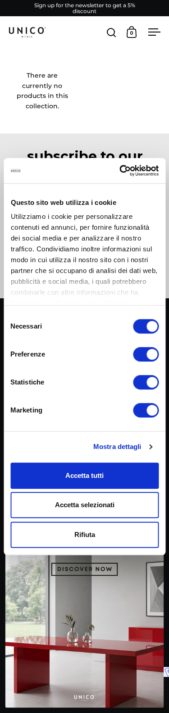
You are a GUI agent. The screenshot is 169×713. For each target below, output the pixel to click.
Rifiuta (84, 534)
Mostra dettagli (117, 446)
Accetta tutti (84, 475)
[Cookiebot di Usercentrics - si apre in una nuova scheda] (120, 170)
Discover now (84, 620)
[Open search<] (111, 32)
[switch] (146, 355)
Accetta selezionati (84, 505)
